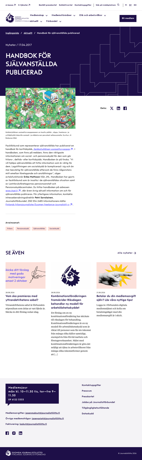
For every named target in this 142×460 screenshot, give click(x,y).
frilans (9, 229)
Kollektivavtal (65, 5)
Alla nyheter (125, 253)
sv (130, 5)
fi (126, 5)
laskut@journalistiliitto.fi (33, 424)
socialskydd (54, 229)
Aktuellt (28, 33)
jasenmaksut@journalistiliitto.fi (42, 413)
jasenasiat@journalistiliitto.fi (48, 419)
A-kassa (9, 5)
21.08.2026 (101, 293)
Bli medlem (128, 18)
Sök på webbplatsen (106, 5)
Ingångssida (12, 33)
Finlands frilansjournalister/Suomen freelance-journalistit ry (37, 205)
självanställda (39, 229)
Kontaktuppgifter (83, 5)
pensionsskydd (23, 229)
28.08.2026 (10, 293)
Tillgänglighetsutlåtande (95, 408)
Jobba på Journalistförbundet (98, 402)
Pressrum (87, 391)
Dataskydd (88, 414)
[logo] (18, 22)
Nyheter (11, 45)
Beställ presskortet (48, 5)
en (135, 5)
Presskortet (88, 397)
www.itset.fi (12, 191)
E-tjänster (23, 5)
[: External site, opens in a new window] (111, 108)
